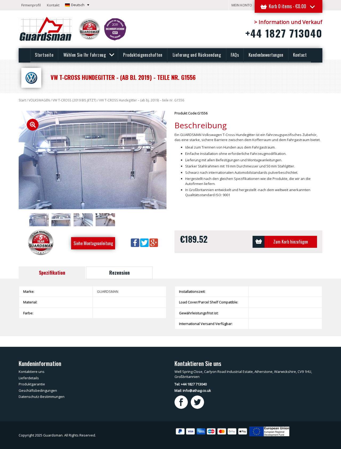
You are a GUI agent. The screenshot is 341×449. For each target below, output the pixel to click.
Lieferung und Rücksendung (197, 55)
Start (22, 100)
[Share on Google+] (153, 242)
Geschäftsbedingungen (38, 390)
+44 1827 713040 (283, 33)
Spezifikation (52, 272)
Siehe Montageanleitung (93, 243)
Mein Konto (242, 5)
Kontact (300, 55)
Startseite (44, 55)
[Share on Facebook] (135, 242)
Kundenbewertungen (266, 55)
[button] (77, 5)
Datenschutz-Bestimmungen (41, 396)
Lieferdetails (29, 378)
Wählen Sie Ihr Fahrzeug (85, 55)
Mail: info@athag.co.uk (192, 390)
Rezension (119, 272)
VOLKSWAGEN (39, 100)
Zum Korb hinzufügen (290, 241)
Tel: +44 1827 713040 (190, 384)
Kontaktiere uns (31, 371)
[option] (93, 160)
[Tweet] (144, 242)
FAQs (235, 55)
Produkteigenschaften (142, 55)
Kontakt (53, 5)
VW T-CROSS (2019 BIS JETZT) (74, 100)
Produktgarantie (32, 384)
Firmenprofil (31, 5)
